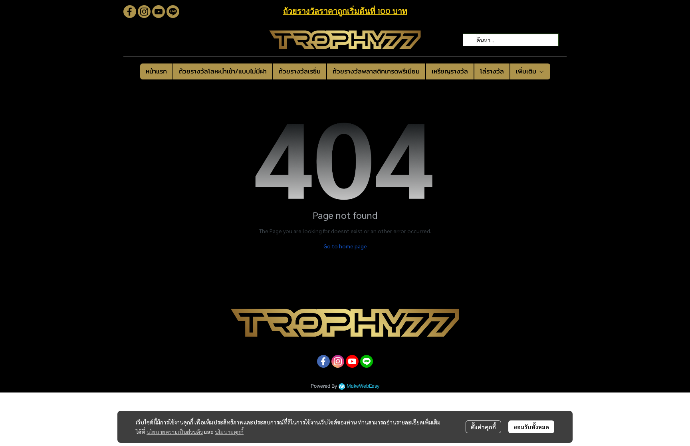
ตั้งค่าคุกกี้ (483, 426)
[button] (511, 40)
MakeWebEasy (363, 386)
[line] (173, 11)
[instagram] (144, 11)
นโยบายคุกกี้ (229, 431)
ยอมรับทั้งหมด (531, 426)
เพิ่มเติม (527, 71)
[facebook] (129, 11)
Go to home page (345, 246)
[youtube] (158, 11)
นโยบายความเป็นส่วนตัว (175, 431)
